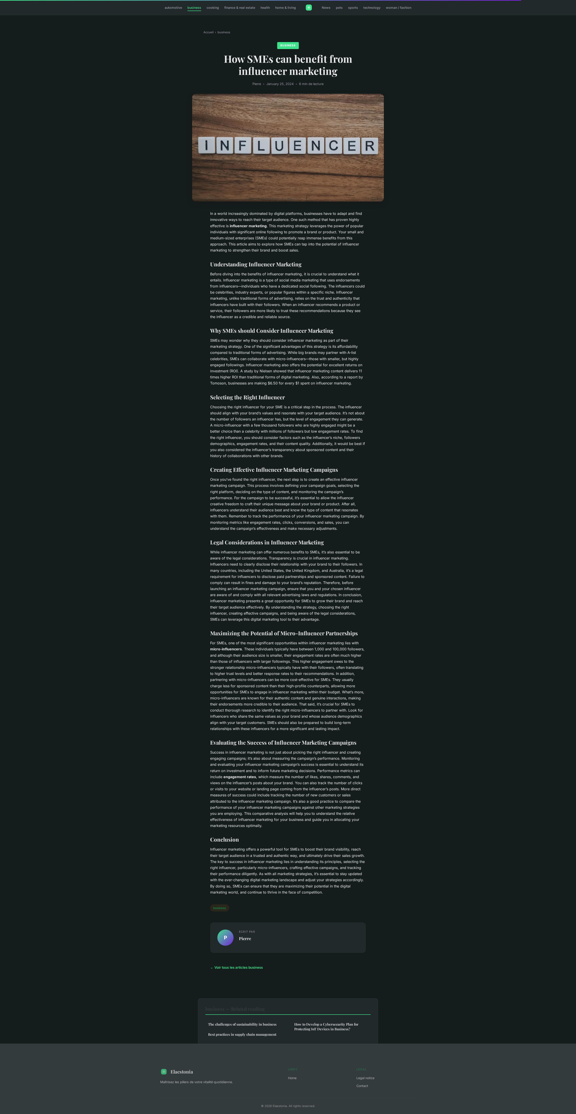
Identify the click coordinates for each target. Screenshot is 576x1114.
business (194, 7)
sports (353, 7)
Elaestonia (182, 1071)
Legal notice (365, 1078)
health (265, 7)
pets (339, 7)
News (326, 7)
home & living (285, 7)
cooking (213, 7)
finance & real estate (239, 7)
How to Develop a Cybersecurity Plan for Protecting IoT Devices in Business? (326, 1026)
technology (371, 7)
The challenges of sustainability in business (242, 1024)
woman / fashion (398, 7)
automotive (173, 7)
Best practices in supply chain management (242, 1034)
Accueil (208, 32)
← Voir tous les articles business (236, 967)
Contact (362, 1086)
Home (292, 1078)
